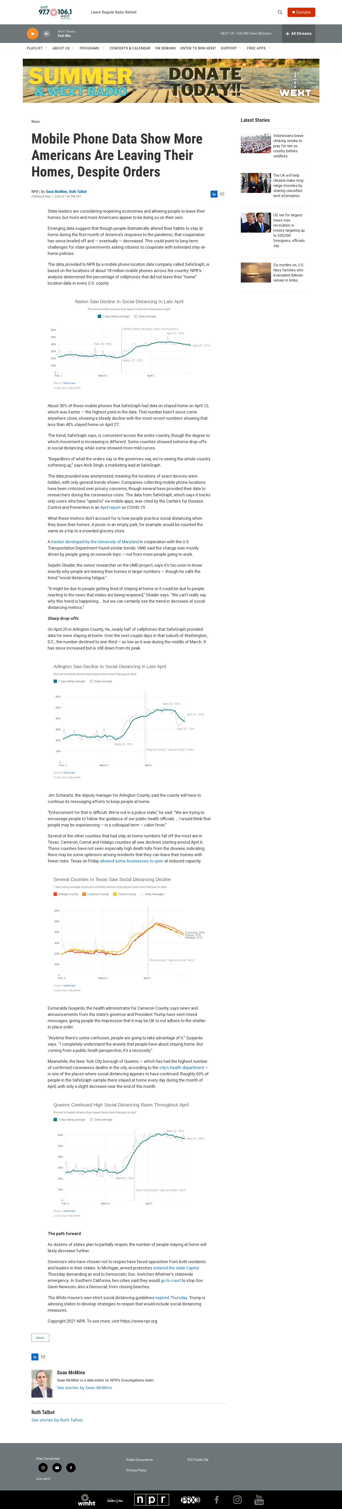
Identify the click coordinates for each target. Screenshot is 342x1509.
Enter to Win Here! (198, 48)
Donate (303, 12)
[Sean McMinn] (41, 1384)
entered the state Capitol (176, 1267)
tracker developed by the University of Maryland (95, 541)
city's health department (181, 1067)
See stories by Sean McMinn (84, 1387)
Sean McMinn (56, 191)
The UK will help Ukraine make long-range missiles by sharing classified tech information (289, 185)
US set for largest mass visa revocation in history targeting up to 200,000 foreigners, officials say (289, 230)
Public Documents (139, 1460)
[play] (32, 33)
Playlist (35, 48)
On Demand (165, 48)
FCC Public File (198, 1460)
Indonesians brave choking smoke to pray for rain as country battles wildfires (288, 145)
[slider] (54, 33)
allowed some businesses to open (132, 861)
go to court (171, 1280)
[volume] (46, 34)
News (35, 121)
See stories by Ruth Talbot (57, 1420)
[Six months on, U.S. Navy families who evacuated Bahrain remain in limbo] (256, 273)
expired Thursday (171, 1297)
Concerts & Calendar (130, 48)
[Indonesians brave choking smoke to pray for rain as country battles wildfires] (256, 143)
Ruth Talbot (78, 191)
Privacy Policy (136, 1470)
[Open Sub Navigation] (46, 48)
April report (110, 507)
